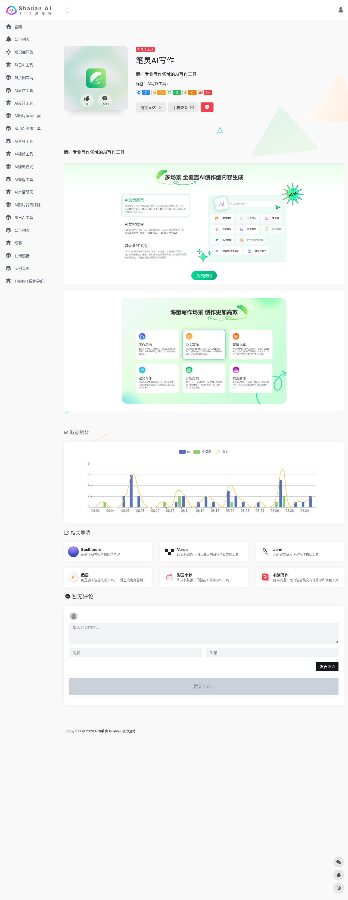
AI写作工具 (145, 49)
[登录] (341, 10)
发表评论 (327, 666)
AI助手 (99, 731)
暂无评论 (83, 596)
